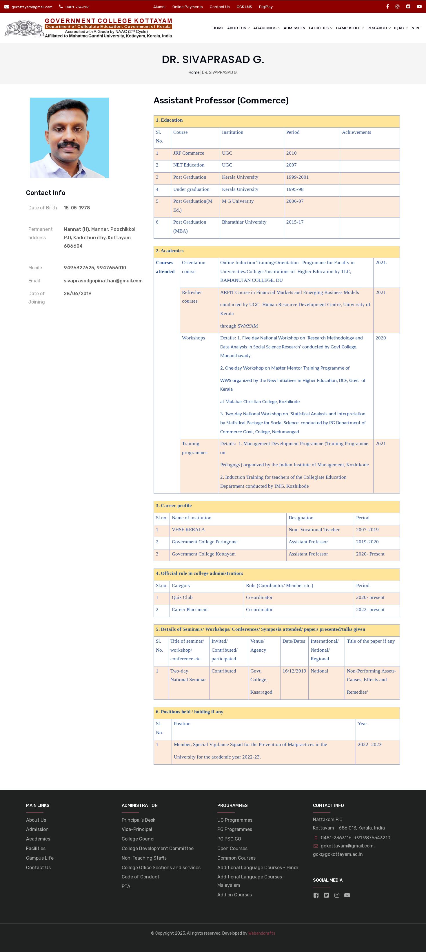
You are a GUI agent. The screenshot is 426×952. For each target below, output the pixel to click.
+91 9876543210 (372, 837)
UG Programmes (234, 820)
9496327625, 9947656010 (95, 268)
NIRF (416, 28)
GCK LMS (244, 7)
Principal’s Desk (138, 820)
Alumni (159, 7)
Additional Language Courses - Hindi (257, 867)
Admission (294, 28)
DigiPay (266, 7)
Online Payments (187, 7)
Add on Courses (234, 895)
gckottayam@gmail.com (347, 846)
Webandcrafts (261, 933)
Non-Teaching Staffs (144, 858)
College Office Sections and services (161, 867)
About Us (237, 28)
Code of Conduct (140, 877)
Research (377, 28)
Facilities (319, 28)
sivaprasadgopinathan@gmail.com (103, 281)
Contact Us (220, 7)
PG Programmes (234, 829)
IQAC (399, 28)
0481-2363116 (336, 837)
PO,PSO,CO (229, 839)
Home (218, 28)
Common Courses (236, 858)
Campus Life (40, 858)
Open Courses (232, 848)
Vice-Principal (137, 829)
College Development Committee (158, 848)
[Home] (88, 28)
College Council (139, 839)
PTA (126, 886)
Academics (265, 28)
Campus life (348, 28)
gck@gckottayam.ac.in (338, 854)
